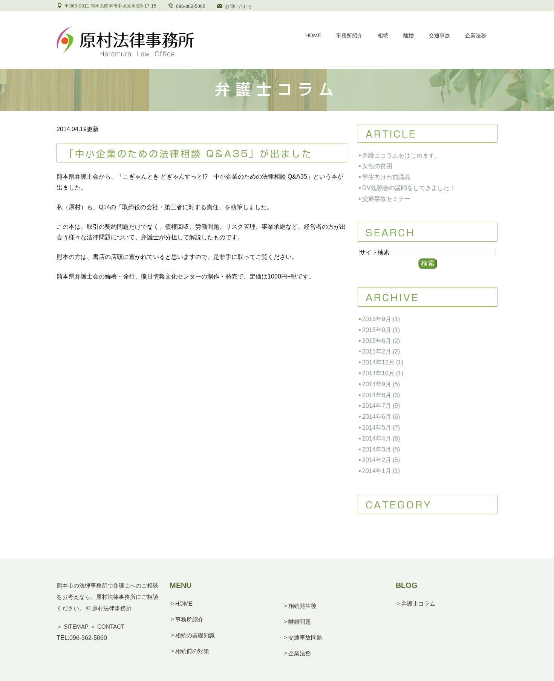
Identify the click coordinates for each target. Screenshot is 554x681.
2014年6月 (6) (381, 416)
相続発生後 (302, 606)
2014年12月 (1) (382, 362)
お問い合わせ (238, 6)
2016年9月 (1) (381, 319)
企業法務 (299, 653)
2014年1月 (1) (381, 471)
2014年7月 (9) (381, 405)
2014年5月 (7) (381, 427)
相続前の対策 (192, 651)
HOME (184, 603)
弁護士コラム (418, 603)
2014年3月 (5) (381, 449)
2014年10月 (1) (382, 373)
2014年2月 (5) (381, 460)
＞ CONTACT (107, 626)
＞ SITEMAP (73, 626)
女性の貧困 (377, 166)
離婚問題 (299, 621)
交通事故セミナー (386, 199)
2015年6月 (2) (381, 341)
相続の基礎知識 (195, 635)
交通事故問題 (305, 637)
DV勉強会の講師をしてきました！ (408, 188)
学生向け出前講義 (386, 177)
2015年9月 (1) (381, 330)
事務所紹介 (189, 619)
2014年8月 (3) (381, 395)
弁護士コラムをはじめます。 (401, 155)
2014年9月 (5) (381, 384)
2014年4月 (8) (381, 438)
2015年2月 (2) (381, 351)
